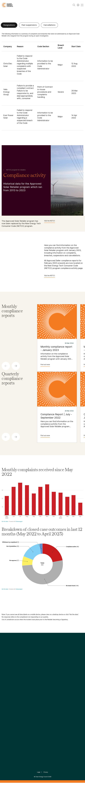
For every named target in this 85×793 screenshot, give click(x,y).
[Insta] (36, 669)
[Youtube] (47, 669)
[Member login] (78, 5)
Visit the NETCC (49, 221)
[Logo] (42, 658)
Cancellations (49, 25)
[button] (16, 366)
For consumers (34, 697)
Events (31, 692)
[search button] (74, 5)
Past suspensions (29, 25)
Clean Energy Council (41, 776)
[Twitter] (43, 669)
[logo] (7, 5)
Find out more (45, 364)
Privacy (46, 772)
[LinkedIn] (40, 669)
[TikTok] (51, 668)
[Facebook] (32, 669)
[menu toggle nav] (82, 5)
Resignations (9, 25)
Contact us (6, 690)
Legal (38, 772)
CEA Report (20, 684)
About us (5, 695)
